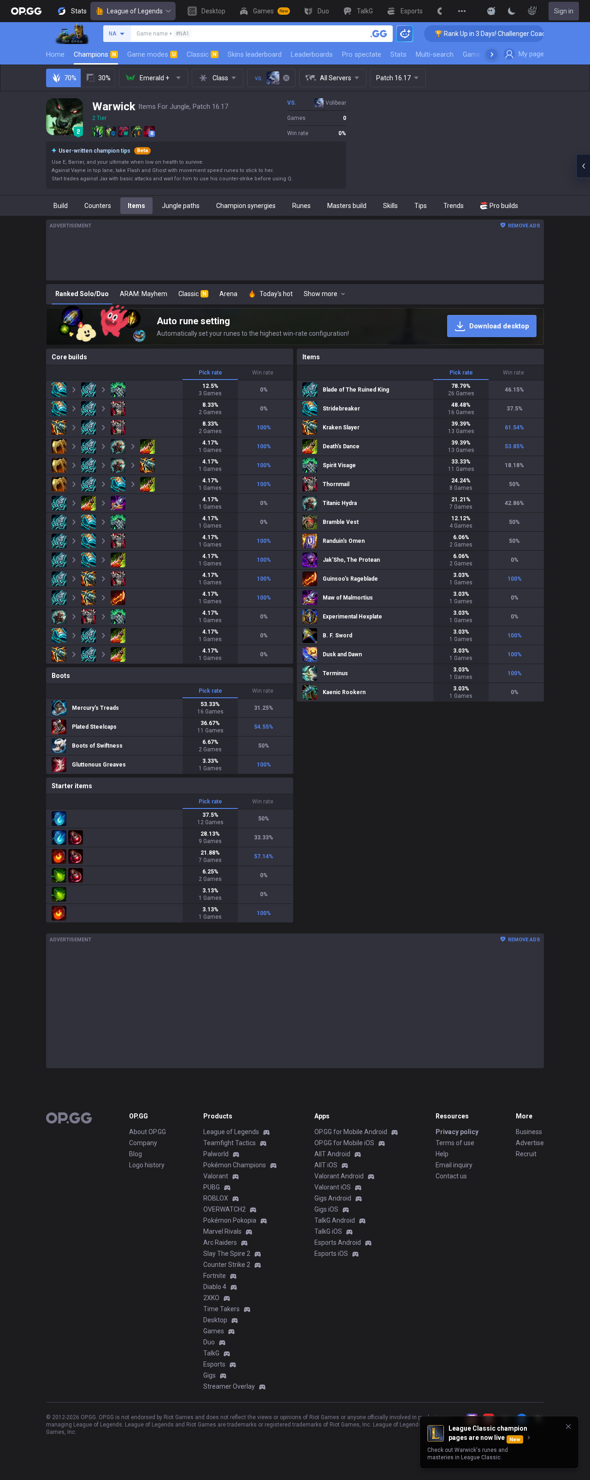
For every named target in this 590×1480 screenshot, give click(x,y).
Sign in (563, 11)
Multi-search (435, 54)
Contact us (451, 1176)
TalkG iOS (328, 1231)
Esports (214, 1364)
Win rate (262, 372)
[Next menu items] (491, 54)
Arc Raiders (220, 1242)
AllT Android (332, 1154)
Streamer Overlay (229, 1386)
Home (55, 54)
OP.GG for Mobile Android (350, 1131)
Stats (398, 54)
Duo (209, 1342)
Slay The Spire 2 (226, 1253)
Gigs (209, 1375)
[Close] (568, 1426)
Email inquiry (454, 1165)
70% (70, 78)
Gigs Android (332, 1198)
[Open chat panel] (583, 166)
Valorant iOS (332, 1187)
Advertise (530, 1143)
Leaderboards (312, 54)
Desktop (215, 1320)
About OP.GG (147, 1131)
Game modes (151, 54)
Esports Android (337, 1242)
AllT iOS (325, 1165)
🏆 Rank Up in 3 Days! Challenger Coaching (462, 33)
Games (213, 1331)
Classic (202, 54)
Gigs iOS (326, 1209)
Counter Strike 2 (226, 1264)
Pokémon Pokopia (229, 1220)
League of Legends (135, 11)
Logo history (147, 1165)
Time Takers (221, 1309)
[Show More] (491, 11)
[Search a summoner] (379, 33)
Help (442, 1154)
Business (529, 1131)
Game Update (483, 54)
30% (104, 78)
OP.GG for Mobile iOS (344, 1143)
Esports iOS (331, 1253)
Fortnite (214, 1275)
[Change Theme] (511, 11)
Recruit (526, 1154)
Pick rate (210, 372)
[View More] (462, 11)
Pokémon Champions (234, 1165)
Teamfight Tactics (229, 1143)
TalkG (211, 1353)
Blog (135, 1154)
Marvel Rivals (222, 1231)
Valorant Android (339, 1176)
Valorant (215, 1176)
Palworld (216, 1154)
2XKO (211, 1298)
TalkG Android (334, 1220)
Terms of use (455, 1143)
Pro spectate (361, 54)
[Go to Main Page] (26, 11)
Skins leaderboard (255, 54)
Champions (95, 54)
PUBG (211, 1187)
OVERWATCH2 (224, 1209)
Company (143, 1143)
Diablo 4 (214, 1286)
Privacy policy (457, 1131)
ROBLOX (215, 1198)
